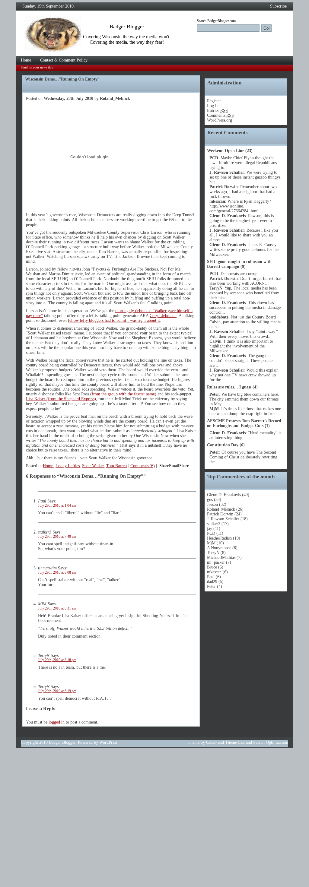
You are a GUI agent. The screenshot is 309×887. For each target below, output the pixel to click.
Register (214, 101)
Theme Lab (235, 742)
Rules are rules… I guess (229, 387)
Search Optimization (270, 742)
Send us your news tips (37, 67)
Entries (217, 110)
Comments (220, 115)
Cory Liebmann (163, 315)
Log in (212, 105)
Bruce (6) (215, 567)
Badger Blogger (62, 742)
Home (26, 60)
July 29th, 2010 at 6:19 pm (57, 691)
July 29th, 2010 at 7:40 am (57, 537)
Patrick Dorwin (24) (224, 514)
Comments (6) (142, 466)
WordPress (108, 742)
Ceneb (211, 742)
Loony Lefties (68, 466)
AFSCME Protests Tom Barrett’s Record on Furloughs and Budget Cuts (244, 423)
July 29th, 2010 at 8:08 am (57, 573)
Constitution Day (222, 445)
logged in (57, 722)
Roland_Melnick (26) (225, 509)
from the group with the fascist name (123, 394)
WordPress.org (219, 120)
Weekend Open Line (225, 150)
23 (249, 150)
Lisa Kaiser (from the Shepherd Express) (61, 399)
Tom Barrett (116, 466)
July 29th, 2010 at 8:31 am (57, 608)
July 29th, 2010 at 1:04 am (57, 506)
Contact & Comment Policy (64, 60)
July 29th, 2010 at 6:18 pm (57, 660)
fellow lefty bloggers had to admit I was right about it (114, 320)
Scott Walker (93, 466)
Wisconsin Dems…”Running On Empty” (62, 79)
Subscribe (278, 6)
